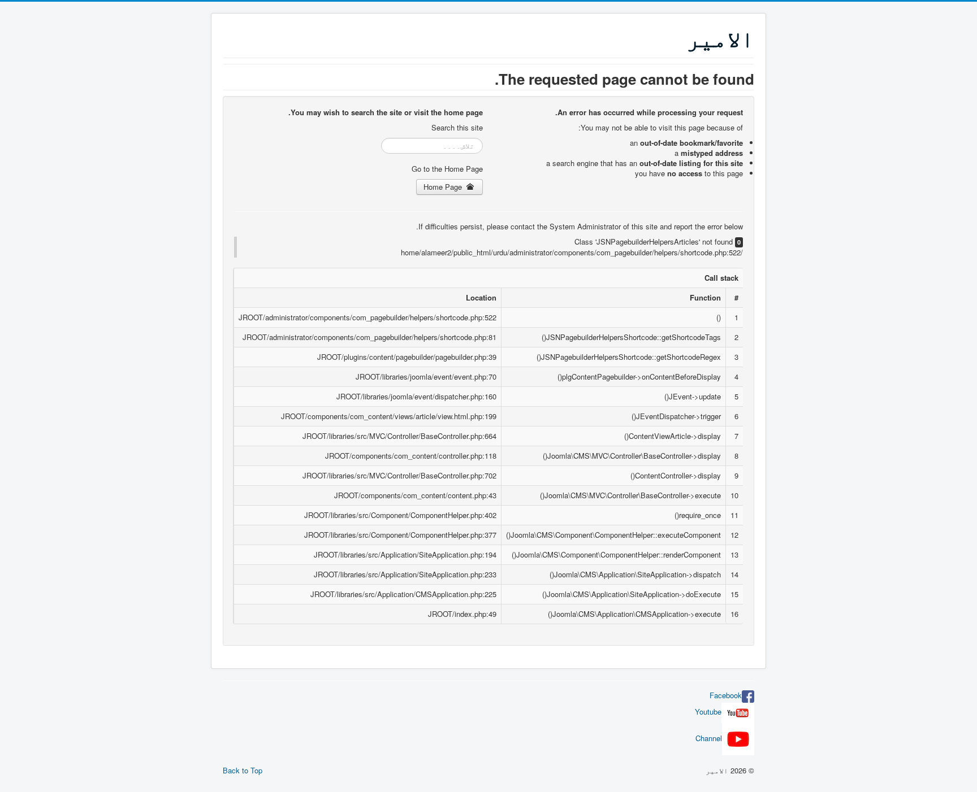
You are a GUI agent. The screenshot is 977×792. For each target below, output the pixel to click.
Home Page (443, 186)
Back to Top (242, 770)
